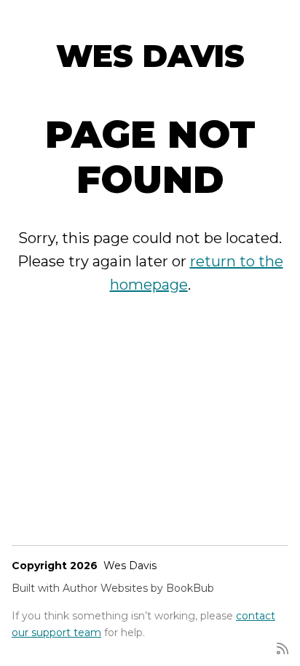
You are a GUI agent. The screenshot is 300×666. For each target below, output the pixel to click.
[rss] (282, 647)
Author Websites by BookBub (138, 588)
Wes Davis (150, 56)
